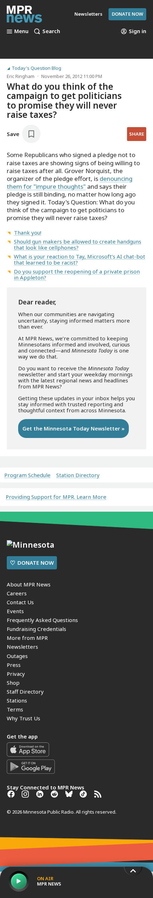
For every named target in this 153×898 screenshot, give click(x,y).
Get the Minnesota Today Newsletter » (73, 428)
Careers (17, 593)
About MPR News (29, 584)
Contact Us (20, 602)
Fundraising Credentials (36, 628)
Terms (15, 709)
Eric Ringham (21, 76)
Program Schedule (27, 475)
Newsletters (22, 646)
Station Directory (78, 475)
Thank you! (27, 232)
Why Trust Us (23, 718)
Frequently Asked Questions (42, 619)
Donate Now (127, 14)
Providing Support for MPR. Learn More (56, 496)
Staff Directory (25, 691)
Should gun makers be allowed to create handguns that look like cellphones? (77, 244)
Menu (21, 31)
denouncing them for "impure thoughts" (69, 182)
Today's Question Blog (36, 68)
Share (136, 134)
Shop (13, 682)
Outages (17, 655)
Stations (17, 700)
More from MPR (27, 637)
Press (14, 664)
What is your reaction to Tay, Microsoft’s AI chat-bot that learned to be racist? (79, 259)
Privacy (16, 673)
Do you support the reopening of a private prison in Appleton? (77, 274)
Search (51, 31)
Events (15, 611)
